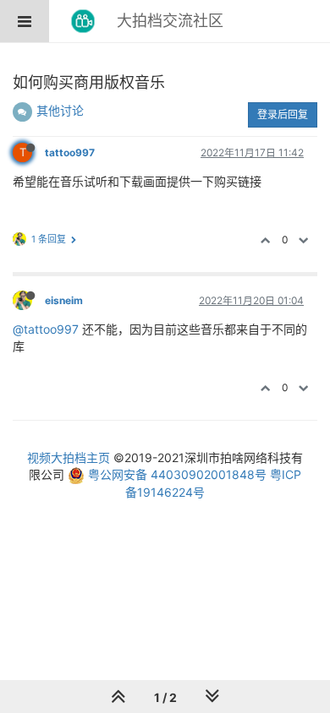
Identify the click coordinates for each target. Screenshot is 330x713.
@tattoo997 (46, 329)
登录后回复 (282, 114)
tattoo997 (70, 152)
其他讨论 (60, 110)
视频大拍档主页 (68, 457)
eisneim (64, 300)
